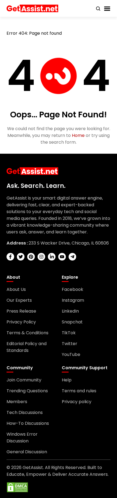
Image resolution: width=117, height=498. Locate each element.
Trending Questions (27, 391)
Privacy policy (76, 402)
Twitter (69, 343)
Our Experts (19, 300)
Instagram (73, 300)
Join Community (24, 380)
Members (17, 402)
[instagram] (41, 257)
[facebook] (10, 257)
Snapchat (72, 322)
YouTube (71, 354)
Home (78, 135)
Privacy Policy (21, 322)
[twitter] (20, 257)
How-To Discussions (28, 423)
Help (67, 380)
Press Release (21, 311)
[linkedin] (52, 257)
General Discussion (27, 452)
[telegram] (72, 257)
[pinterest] (31, 257)
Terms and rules (79, 391)
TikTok (69, 333)
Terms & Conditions (27, 333)
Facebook (72, 289)
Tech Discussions (25, 412)
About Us (16, 289)
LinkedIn (70, 311)
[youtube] (62, 257)
